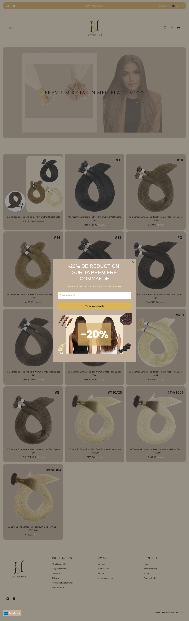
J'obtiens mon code (94, 306)
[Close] (132, 262)
